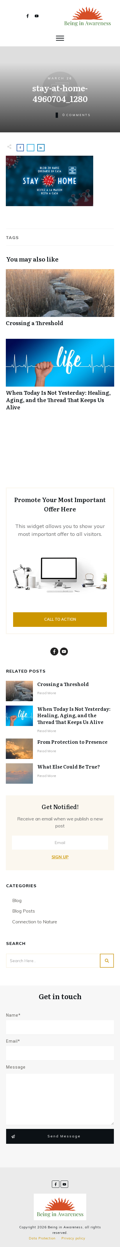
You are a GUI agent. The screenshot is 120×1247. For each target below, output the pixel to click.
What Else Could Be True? (68, 766)
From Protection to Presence (72, 741)
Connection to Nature (34, 922)
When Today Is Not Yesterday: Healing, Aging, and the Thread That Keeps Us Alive (60, 378)
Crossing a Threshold (60, 300)
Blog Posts (23, 911)
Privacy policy (73, 1238)
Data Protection (42, 1238)
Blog (17, 900)
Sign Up (60, 857)
